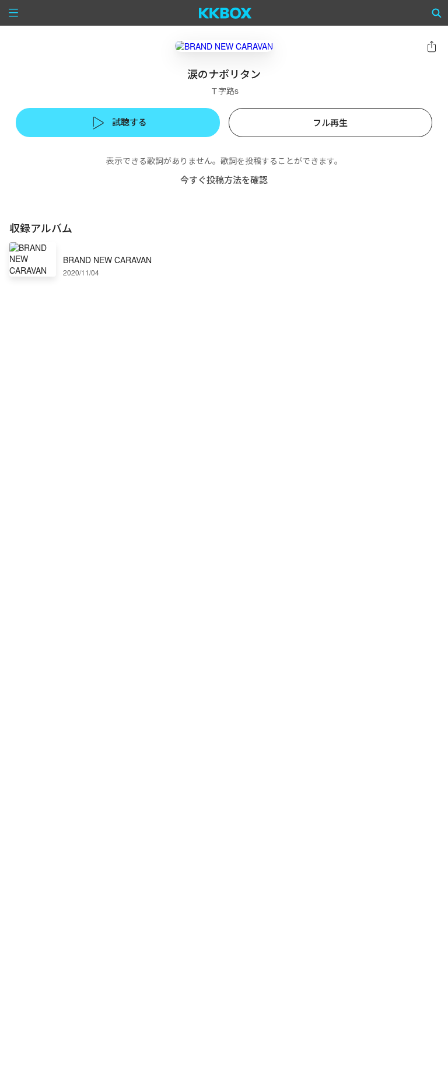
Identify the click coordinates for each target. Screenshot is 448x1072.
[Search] (437, 13)
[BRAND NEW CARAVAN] (224, 46)
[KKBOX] (225, 13)
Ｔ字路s (224, 90)
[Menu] (13, 13)
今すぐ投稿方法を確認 (224, 179)
